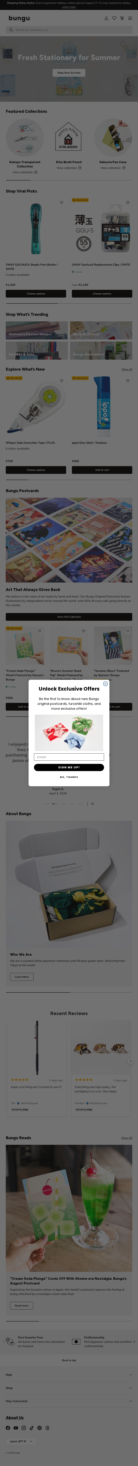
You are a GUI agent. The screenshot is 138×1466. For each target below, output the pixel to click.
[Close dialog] (105, 684)
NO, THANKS (69, 777)
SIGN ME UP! (69, 767)
